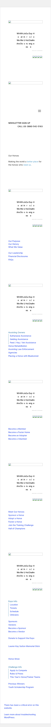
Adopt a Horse (15, 518)
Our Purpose (14, 241)
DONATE (17, 52)
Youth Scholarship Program (21, 687)
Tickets (13, 608)
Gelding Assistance (19, 339)
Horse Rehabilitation (17, 346)
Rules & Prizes (16, 673)
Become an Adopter (17, 435)
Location (14, 604)
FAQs (10, 259)
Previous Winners (16, 684)
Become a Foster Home (19, 432)
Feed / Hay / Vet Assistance (23, 342)
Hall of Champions (16, 528)
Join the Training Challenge (20, 525)
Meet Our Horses (16, 512)
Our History (13, 244)
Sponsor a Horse (16, 515)
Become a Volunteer (17, 439)
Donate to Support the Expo (21, 638)
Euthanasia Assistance (20, 336)
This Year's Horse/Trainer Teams (25, 677)
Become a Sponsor (17, 628)
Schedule (14, 611)
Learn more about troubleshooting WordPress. (20, 716)
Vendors (12, 625)
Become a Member (17, 429)
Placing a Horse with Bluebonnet (23, 356)
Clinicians (14, 615)
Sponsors (12, 621)
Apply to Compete (18, 670)
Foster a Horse (15, 522)
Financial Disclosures (18, 256)
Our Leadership (15, 253)
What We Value (15, 247)
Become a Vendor (16, 631)
